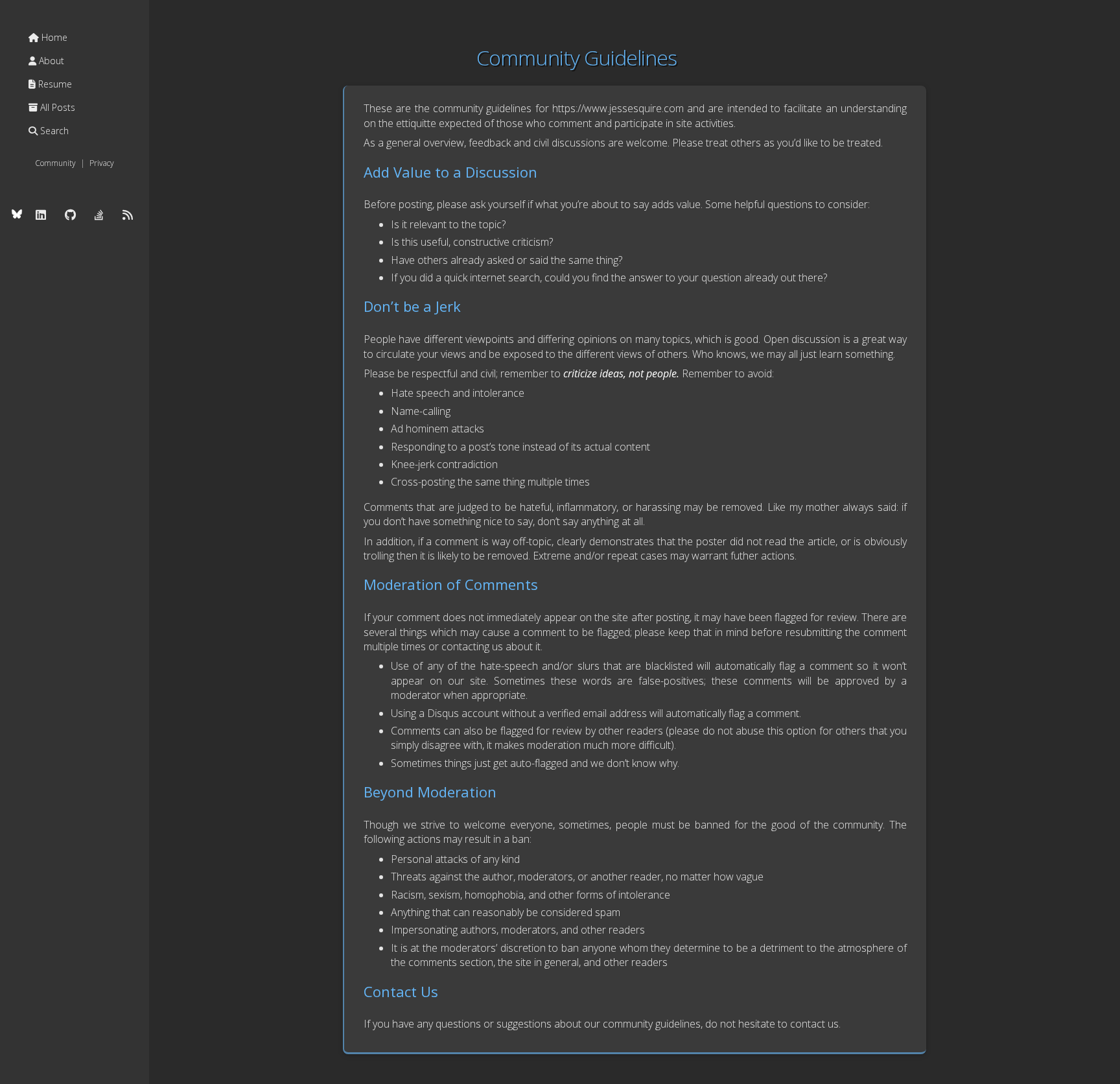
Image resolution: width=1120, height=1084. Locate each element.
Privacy (101, 163)
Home (53, 37)
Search (53, 130)
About (50, 60)
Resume (54, 84)
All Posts (56, 107)
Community (55, 163)
